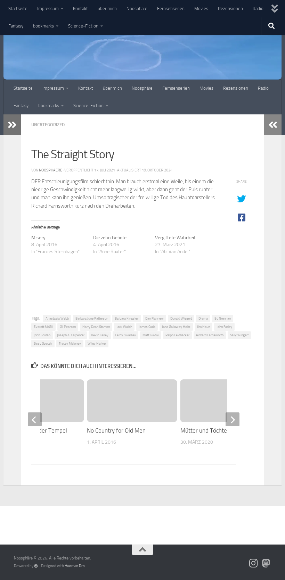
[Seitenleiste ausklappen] (12, 124)
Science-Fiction (83, 26)
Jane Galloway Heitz (176, 327)
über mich (107, 8)
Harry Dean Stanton (96, 327)
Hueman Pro (75, 566)
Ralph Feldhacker (177, 335)
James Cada (147, 327)
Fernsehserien (171, 8)
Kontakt (80, 8)
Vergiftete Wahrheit (175, 238)
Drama (203, 318)
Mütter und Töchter (204, 430)
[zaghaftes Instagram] (254, 563)
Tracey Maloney (70, 343)
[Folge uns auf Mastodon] (266, 563)
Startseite (17, 8)
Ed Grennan (222, 318)
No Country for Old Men (116, 430)
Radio (258, 8)
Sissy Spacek (43, 343)
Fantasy (15, 26)
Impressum (48, 8)
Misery (38, 238)
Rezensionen (230, 8)
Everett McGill (43, 327)
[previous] (35, 419)
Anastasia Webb (57, 318)
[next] (232, 419)
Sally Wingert (239, 335)
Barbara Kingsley (127, 318)
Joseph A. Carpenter (70, 335)
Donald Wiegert (181, 318)
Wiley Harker (97, 343)
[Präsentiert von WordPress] (36, 566)
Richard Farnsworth (209, 335)
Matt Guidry (150, 335)
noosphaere (50, 170)
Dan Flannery (154, 318)
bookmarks (43, 26)
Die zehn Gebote (110, 238)
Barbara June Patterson (91, 318)
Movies (201, 8)
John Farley (224, 327)
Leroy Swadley (125, 335)
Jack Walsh (124, 327)
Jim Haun (203, 327)
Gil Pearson (68, 327)
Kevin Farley (99, 335)
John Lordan (42, 335)
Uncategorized (48, 124)
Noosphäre (137, 8)
